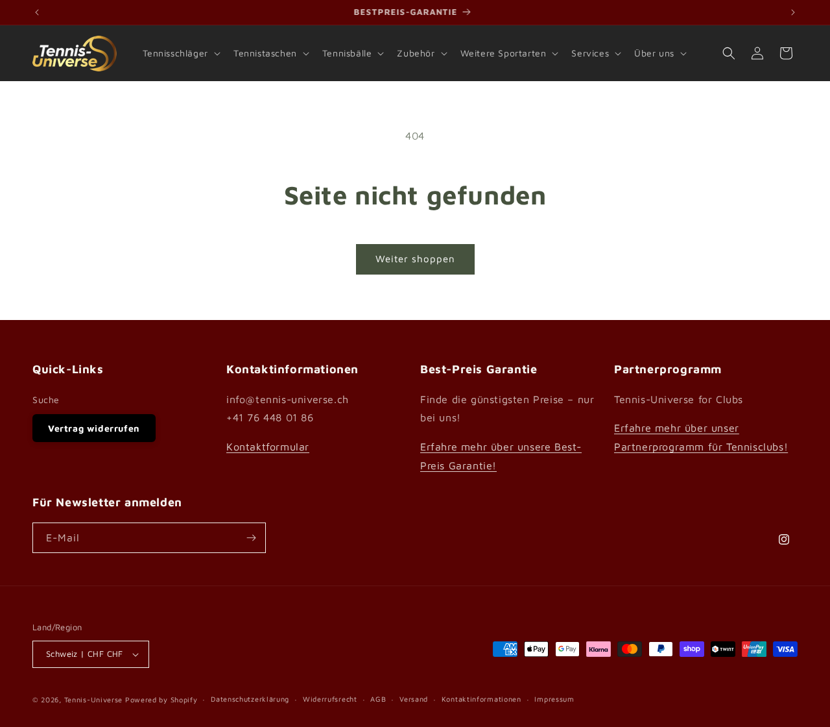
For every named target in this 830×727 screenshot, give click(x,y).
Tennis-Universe (93, 699)
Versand (413, 699)
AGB (378, 699)
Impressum (554, 699)
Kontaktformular (267, 446)
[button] (180, 53)
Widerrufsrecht (330, 699)
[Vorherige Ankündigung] (37, 12)
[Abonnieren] (251, 538)
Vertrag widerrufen (94, 428)
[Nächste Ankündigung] (793, 12)
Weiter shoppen (415, 258)
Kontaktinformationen (481, 699)
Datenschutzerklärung (250, 699)
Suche (46, 399)
